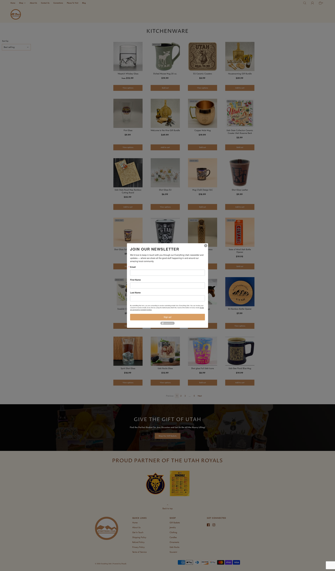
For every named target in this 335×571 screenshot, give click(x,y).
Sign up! (167, 317)
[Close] (205, 245)
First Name (135, 280)
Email (133, 267)
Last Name (135, 293)
